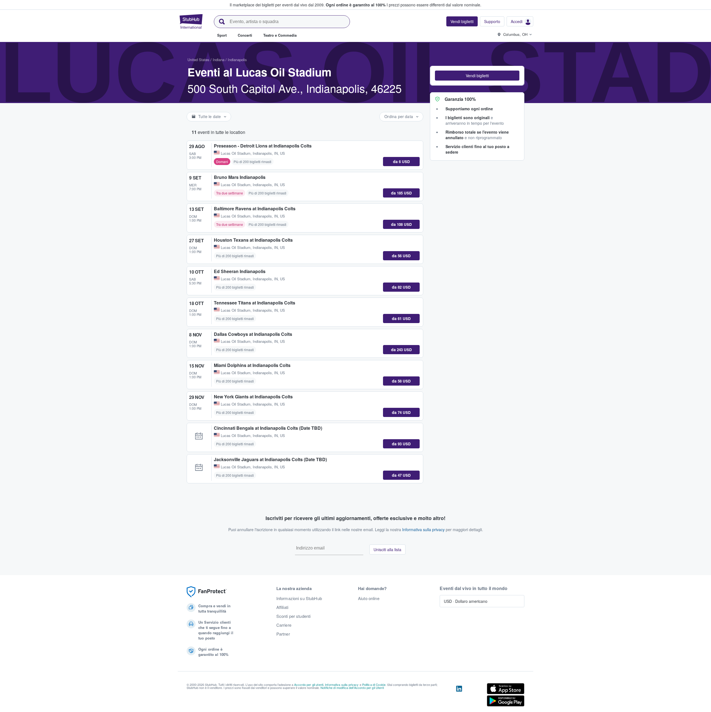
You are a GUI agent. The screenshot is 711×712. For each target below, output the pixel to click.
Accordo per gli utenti (308, 684)
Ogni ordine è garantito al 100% (355, 5)
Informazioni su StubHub (299, 598)
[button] (477, 76)
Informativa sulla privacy (423, 529)
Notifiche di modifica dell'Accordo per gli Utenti (352, 687)
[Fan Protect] (207, 592)
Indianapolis (237, 59)
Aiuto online (368, 598)
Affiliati (282, 607)
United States (198, 59)
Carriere (283, 625)
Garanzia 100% (460, 99)
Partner (283, 634)
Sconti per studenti (293, 616)
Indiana (218, 59)
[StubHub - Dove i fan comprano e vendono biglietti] (191, 21)
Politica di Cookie (374, 684)
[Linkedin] (459, 695)
